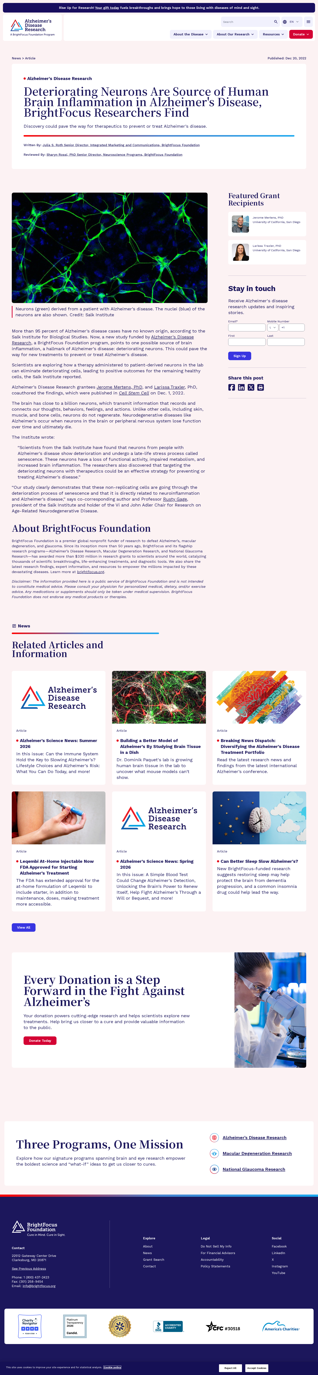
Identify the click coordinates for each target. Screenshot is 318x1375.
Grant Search (153, 1259)
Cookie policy (112, 1367)
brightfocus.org (90, 572)
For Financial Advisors (218, 1253)
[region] (159, 1368)
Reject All (230, 1368)
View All (23, 927)
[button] (260, 387)
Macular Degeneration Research (257, 1153)
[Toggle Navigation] (308, 22)
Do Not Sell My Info (216, 1246)
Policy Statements (215, 1266)
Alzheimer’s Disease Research (255, 1137)
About (148, 1246)
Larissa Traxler (169, 387)
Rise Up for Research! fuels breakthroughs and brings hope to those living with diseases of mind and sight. (159, 8)
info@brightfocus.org (39, 1286)
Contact (149, 1266)
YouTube (278, 1273)
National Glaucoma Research (254, 1169)
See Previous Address (29, 1268)
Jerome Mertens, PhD (119, 387)
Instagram (280, 1266)
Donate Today (40, 1040)
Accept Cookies (256, 1368)
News (147, 1253)
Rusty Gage (175, 499)
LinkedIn (278, 1253)
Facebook (279, 1246)
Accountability (212, 1259)
